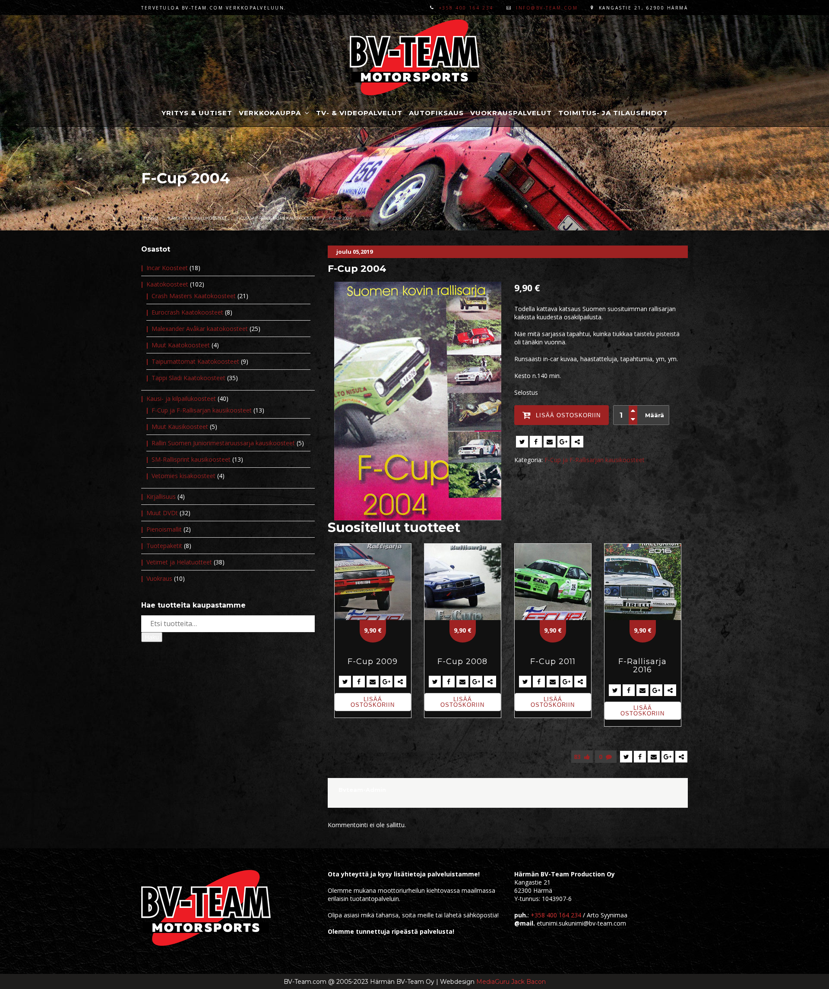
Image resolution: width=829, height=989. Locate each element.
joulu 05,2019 (354, 251)
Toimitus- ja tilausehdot (613, 113)
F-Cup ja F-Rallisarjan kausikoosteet (278, 218)
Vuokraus (159, 578)
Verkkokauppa (271, 113)
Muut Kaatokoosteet (181, 345)
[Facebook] (536, 441)
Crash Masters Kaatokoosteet (194, 296)
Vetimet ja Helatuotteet (179, 562)
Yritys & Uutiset (196, 113)
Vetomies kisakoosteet (183, 476)
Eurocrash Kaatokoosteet (187, 312)
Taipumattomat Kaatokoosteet (195, 361)
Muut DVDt (162, 513)
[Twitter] (522, 441)
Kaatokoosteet (167, 284)
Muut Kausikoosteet (180, 426)
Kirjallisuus (161, 496)
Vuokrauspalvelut (511, 113)
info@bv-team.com (547, 8)
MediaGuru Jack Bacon (511, 982)
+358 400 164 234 (466, 8)
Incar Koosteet (167, 268)
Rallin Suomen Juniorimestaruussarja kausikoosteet (223, 443)
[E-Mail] (550, 441)
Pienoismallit (164, 529)
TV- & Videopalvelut (359, 113)
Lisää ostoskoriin (373, 702)
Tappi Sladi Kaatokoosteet (188, 378)
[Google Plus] (563, 441)
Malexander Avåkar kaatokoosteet (200, 328)
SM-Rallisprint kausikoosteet (191, 459)
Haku (152, 637)
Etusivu (149, 218)
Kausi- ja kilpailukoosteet (197, 218)
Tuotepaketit (164, 546)
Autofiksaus (436, 113)
